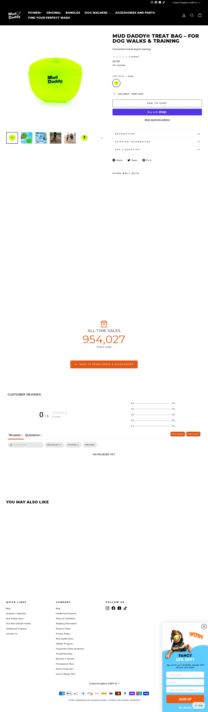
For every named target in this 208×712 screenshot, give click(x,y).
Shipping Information (66, 623)
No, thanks (185, 707)
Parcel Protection (64, 669)
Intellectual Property (16, 629)
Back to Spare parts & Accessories (106, 364)
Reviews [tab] (16, 435)
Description (125, 134)
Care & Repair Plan (66, 674)
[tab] (33, 435)
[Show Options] (201, 689)
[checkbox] (90, 445)
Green (116, 83)
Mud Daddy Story (15, 618)
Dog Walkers (96, 12)
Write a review (193, 434)
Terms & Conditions (65, 618)
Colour (123, 76)
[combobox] (184, 689)
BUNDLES (72, 12)
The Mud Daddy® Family (18, 623)
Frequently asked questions (70, 649)
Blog (8, 608)
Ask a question (127, 149)
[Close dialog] (204, 626)
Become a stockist (65, 659)
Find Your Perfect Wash (49, 17)
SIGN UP (185, 699)
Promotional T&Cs (65, 664)
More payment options (157, 119)
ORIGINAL (53, 12)
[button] (153, 403)
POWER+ (35, 12)
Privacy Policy (63, 634)
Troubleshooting (64, 654)
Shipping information (133, 142)
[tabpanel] (104, 464)
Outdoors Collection (16, 613)
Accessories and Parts (135, 12)
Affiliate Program (64, 644)
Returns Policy (63, 629)
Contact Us (11, 634)
